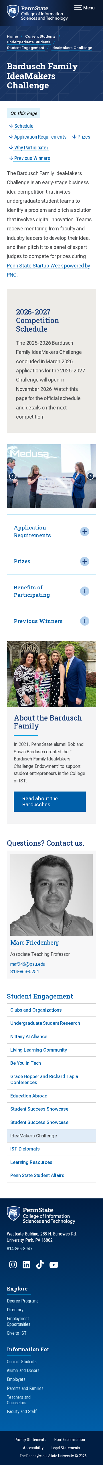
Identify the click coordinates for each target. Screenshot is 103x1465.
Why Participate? (31, 148)
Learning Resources (31, 1162)
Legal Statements (66, 1448)
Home (13, 36)
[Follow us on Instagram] (13, 1267)
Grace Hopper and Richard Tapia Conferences (44, 1079)
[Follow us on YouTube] (54, 1267)
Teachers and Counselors (19, 1400)
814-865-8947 (19, 1248)
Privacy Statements (30, 1439)
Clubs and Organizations (36, 1010)
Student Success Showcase (39, 1109)
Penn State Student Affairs (37, 1175)
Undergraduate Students (29, 42)
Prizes (83, 137)
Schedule (23, 126)
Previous (12, 476)
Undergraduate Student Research (45, 1023)
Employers (16, 1379)
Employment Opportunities (18, 1321)
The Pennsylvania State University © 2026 (53, 1456)
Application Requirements (40, 137)
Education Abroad (28, 1096)
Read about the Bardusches (40, 802)
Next (90, 476)
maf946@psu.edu (27, 964)
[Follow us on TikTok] (40, 1267)
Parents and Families (25, 1388)
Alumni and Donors (23, 1370)
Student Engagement (26, 47)
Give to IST (17, 1333)
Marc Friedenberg (34, 942)
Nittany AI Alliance (28, 1036)
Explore (17, 1288)
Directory (15, 1309)
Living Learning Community (38, 1050)
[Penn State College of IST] (41, 13)
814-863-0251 (24, 971)
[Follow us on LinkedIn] (27, 1267)
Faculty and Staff (22, 1411)
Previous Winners (31, 158)
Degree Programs (23, 1301)
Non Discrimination (69, 1439)
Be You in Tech (25, 1063)
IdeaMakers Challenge (72, 47)
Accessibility (33, 1448)
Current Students (40, 36)
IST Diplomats (24, 1149)
